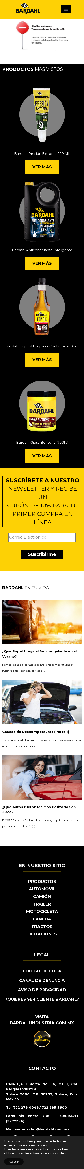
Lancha (42, 919)
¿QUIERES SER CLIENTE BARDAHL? (42, 999)
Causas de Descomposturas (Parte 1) (35, 732)
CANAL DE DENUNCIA (42, 980)
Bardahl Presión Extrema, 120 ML (42, 153)
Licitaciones (42, 934)
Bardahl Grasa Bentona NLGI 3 (42, 442)
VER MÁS (42, 167)
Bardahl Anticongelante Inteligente (42, 250)
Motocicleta (42, 911)
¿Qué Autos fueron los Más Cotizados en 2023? (39, 809)
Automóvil (42, 889)
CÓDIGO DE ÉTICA (42, 971)
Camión (42, 896)
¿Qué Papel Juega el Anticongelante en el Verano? (39, 654)
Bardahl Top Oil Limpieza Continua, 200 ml (42, 346)
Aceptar (14, 1161)
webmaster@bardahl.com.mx (41, 1129)
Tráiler (42, 904)
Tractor (42, 926)
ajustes (60, 1153)
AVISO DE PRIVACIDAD (42, 989)
